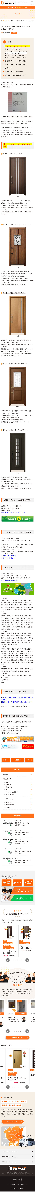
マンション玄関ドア (12, 792)
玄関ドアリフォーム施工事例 (14, 72)
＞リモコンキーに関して (8, 556)
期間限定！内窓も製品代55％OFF (15, 75)
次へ (28, 760)
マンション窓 (10, 794)
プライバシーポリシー (13, 1184)
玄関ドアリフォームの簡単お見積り (16, 61)
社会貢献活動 (10, 805)
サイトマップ (24, 1184)
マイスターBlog (8, 799)
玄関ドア (8, 782)
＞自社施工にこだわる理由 (9, 580)
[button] (8, 960)
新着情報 (5, 774)
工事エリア (8, 68)
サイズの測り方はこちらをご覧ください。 (13, 512)
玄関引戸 (8, 785)
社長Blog (8, 802)
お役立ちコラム (7, 779)
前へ (6, 760)
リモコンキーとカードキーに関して (16, 64)
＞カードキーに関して (7, 558)
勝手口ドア (9, 787)
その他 (8, 807)
